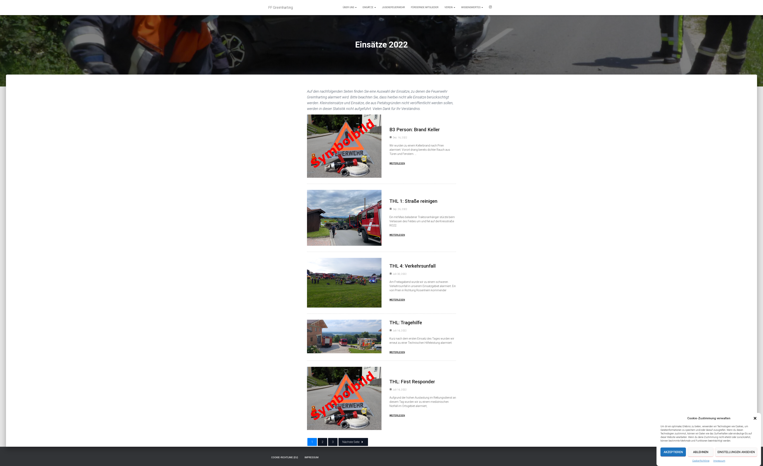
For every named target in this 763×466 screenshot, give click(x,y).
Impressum (719, 460)
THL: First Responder (412, 381)
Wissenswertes (471, 7)
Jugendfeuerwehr (393, 7)
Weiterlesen (397, 163)
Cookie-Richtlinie (700, 460)
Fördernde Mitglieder (425, 7)
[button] (755, 418)
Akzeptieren (673, 452)
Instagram (490, 7)
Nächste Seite (350, 442)
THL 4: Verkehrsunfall (412, 266)
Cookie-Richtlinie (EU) (284, 457)
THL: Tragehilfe (405, 322)
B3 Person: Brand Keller (414, 129)
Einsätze (368, 7)
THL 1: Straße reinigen (413, 201)
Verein (448, 7)
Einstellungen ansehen (736, 452)
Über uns (349, 7)
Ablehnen (700, 452)
